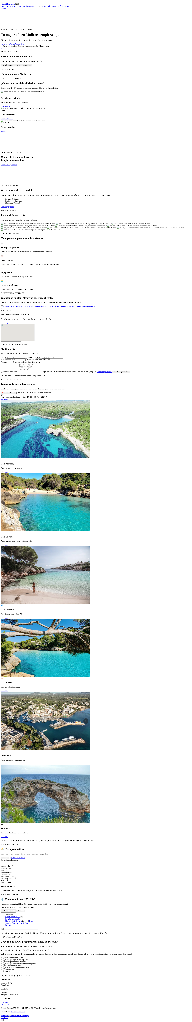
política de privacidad (104, 372)
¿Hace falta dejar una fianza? (13, 966)
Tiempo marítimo (47, 6)
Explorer (67, 6)
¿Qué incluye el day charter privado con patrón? (19, 964)
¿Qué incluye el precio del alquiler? (15, 960)
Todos (4, 65)
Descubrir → (5, 106)
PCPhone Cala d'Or (18, 1012)
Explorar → (5, 131)
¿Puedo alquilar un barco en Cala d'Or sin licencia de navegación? (26, 950)
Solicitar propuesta (7, 207)
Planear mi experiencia (9, 165)
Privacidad (4, 1002)
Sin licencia (11, 65)
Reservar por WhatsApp (9, 44)
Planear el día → (7, 119)
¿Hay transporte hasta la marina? (14, 962)
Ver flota (21, 44)
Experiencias (8, 6)
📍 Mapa (4, 472)
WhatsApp (4, 1018)
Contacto (30, 6)
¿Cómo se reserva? (9, 970)
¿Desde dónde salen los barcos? (14, 958)
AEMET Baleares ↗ (18, 858)
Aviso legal (5, 1004)
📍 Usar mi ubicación (9, 393)
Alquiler (19, 65)
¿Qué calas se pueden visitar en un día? (16, 968)
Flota (2, 6)
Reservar (4, 8)
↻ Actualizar (6, 858)
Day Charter (17, 6)
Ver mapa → (5, 399)
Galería (24, 6)
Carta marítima (58, 6)
